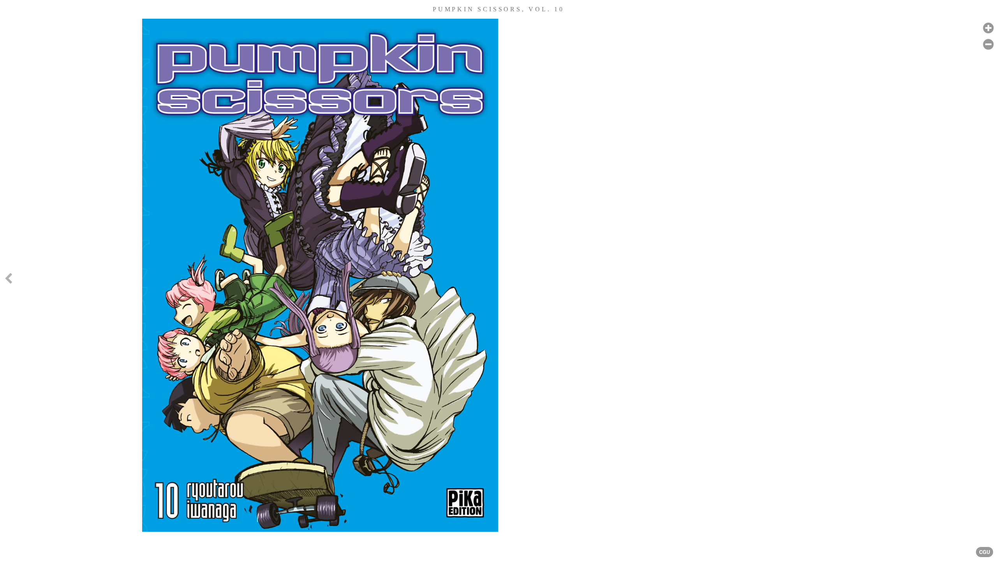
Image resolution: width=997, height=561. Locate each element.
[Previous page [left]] (8, 280)
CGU (984, 552)
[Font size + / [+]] (988, 28)
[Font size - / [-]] (988, 44)
